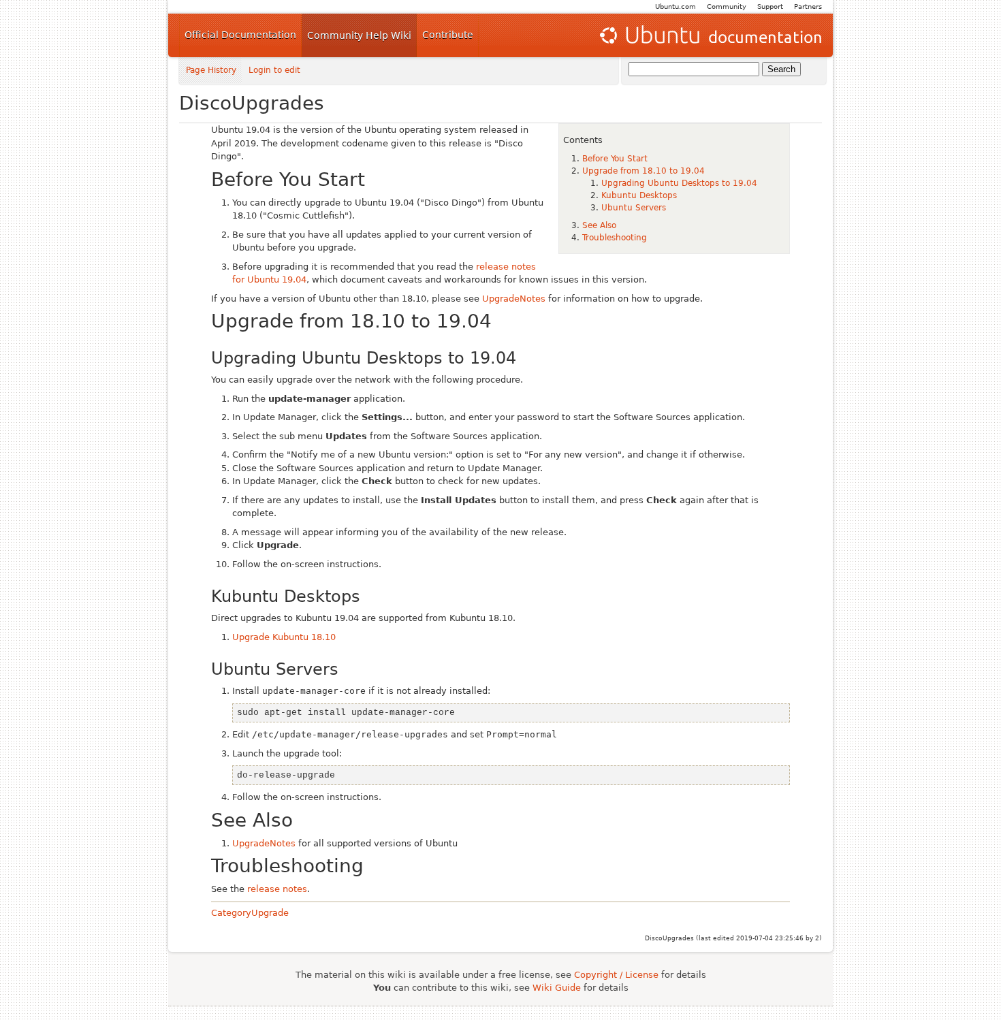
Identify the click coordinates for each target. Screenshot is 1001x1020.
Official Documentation (240, 34)
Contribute (447, 34)
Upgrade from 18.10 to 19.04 (643, 171)
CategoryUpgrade (250, 913)
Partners (808, 6)
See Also (599, 225)
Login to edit (274, 70)
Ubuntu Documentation (709, 35)
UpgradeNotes (513, 298)
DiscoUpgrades (251, 103)
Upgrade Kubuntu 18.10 (284, 637)
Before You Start (615, 158)
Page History (211, 70)
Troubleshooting (614, 237)
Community (726, 6)
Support (770, 6)
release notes (277, 889)
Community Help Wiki (359, 35)
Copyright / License (616, 975)
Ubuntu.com (675, 6)
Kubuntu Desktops (639, 195)
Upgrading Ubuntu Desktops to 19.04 (679, 183)
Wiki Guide (557, 988)
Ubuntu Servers (633, 207)
